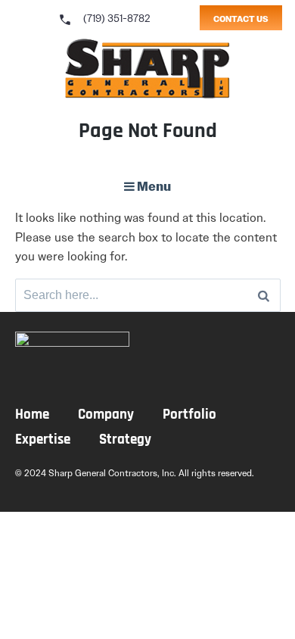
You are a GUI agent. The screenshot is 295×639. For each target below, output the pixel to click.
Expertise (42, 440)
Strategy (125, 440)
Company (106, 415)
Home (32, 415)
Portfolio (189, 415)
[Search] (264, 295)
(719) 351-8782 (104, 18)
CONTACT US (241, 19)
